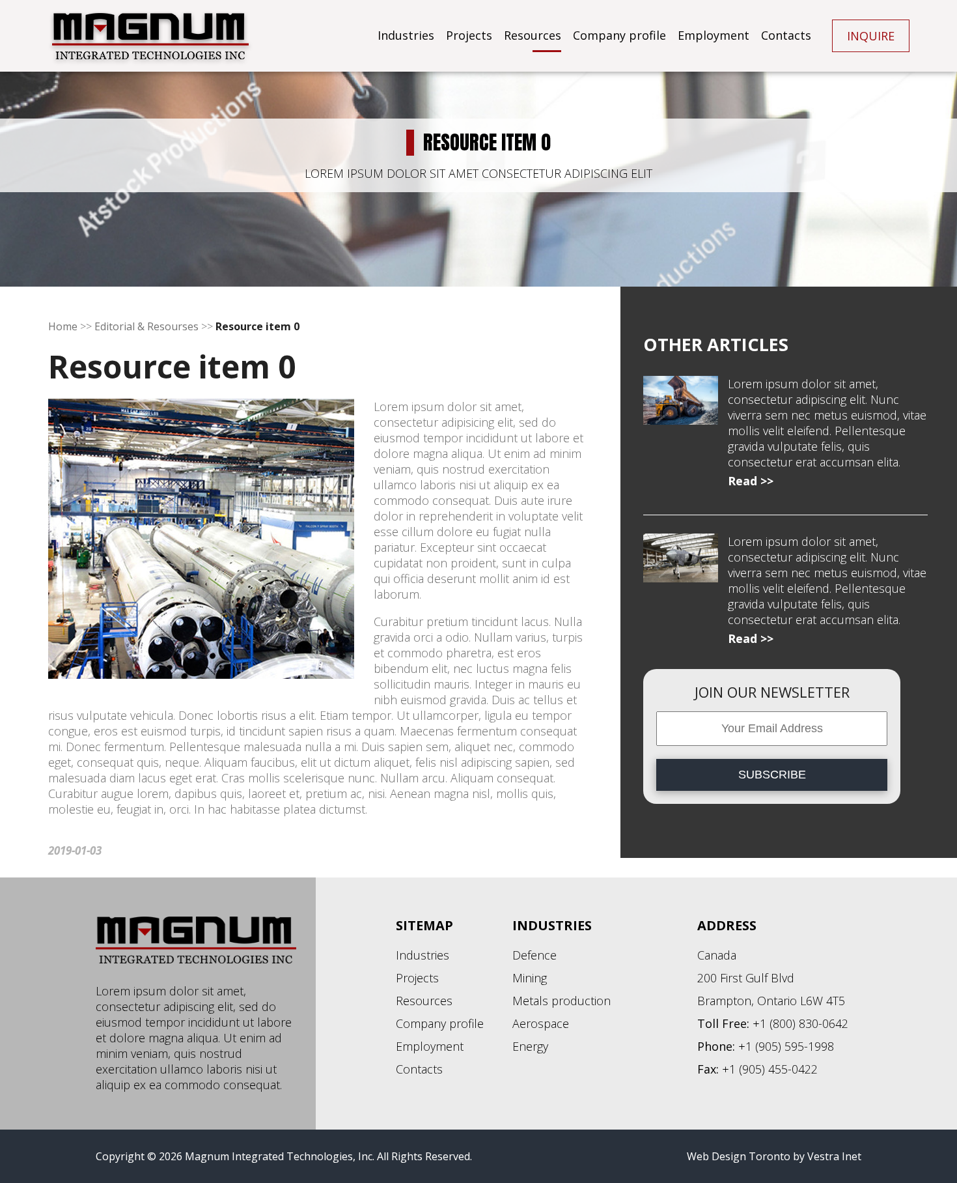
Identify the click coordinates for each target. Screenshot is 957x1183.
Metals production (561, 1000)
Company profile (619, 35)
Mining (529, 978)
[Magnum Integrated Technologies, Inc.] (150, 39)
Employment (713, 35)
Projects (469, 35)
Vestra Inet (834, 1156)
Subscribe (772, 774)
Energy (530, 1046)
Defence (534, 955)
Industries (406, 35)
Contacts (786, 35)
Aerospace (540, 1023)
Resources (532, 35)
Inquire (871, 36)
